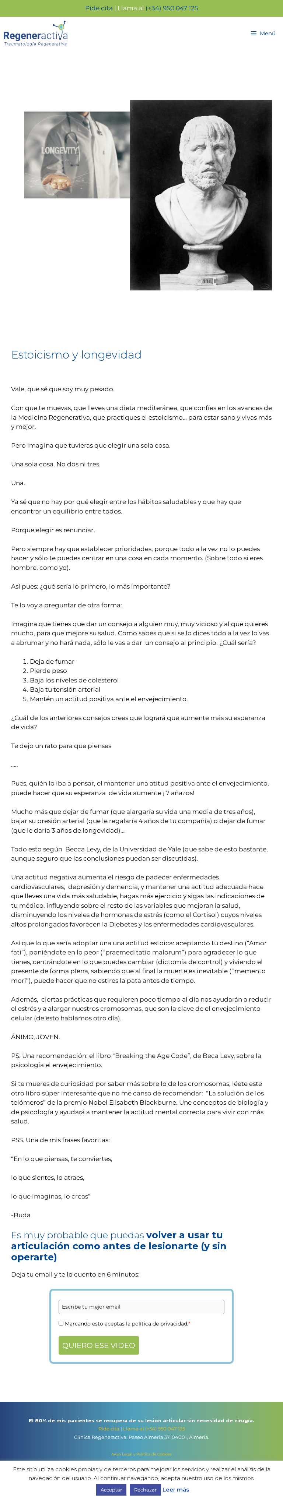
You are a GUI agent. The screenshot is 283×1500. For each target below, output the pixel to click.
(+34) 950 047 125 (172, 8)
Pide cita (99, 8)
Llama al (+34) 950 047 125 (154, 1429)
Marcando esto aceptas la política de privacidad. (127, 1323)
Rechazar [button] (145, 1490)
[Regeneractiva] (37, 33)
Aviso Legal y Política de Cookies (141, 1454)
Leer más (176, 1489)
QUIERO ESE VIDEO (98, 1345)
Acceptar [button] (111, 1490)
